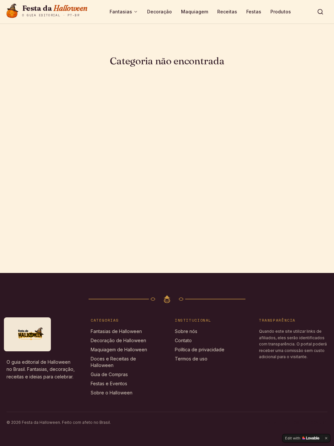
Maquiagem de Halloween (119, 349)
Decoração (159, 11)
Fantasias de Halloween (116, 331)
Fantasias (121, 11)
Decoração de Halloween (118, 340)
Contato (183, 340)
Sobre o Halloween (111, 392)
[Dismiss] (326, 438)
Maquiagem (194, 11)
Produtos (280, 11)
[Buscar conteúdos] (320, 12)
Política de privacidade (199, 349)
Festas (253, 11)
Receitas (227, 11)
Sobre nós (186, 331)
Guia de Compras (109, 374)
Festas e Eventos (109, 383)
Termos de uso (191, 358)
